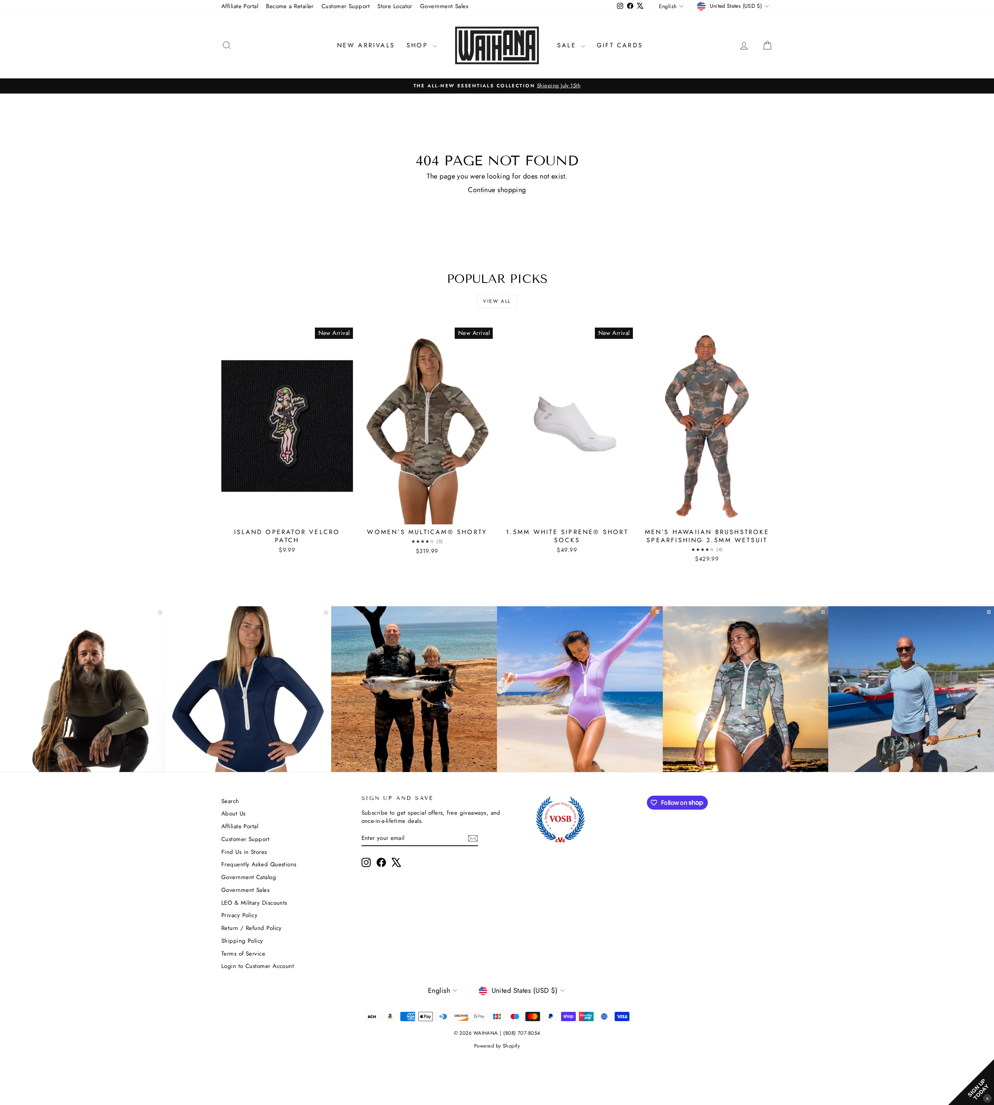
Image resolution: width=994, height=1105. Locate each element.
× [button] (987, 1098)
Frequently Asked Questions (259, 864)
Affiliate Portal (239, 6)
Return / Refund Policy (251, 928)
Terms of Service (243, 953)
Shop (419, 45)
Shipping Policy (242, 941)
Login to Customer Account (257, 966)
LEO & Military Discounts (254, 903)
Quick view (287, 516)
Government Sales (444, 6)
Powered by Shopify (497, 1045)
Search (230, 801)
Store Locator (394, 6)
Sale (568, 45)
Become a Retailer (290, 6)
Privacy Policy (239, 915)
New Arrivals (366, 45)
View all (497, 301)
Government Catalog (248, 877)
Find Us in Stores (244, 852)
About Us (233, 813)
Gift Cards (620, 45)
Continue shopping (497, 190)
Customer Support (345, 6)
